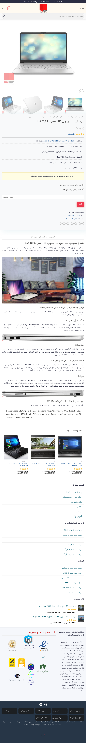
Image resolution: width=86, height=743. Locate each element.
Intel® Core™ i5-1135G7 (59, 141)
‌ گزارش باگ (78, 516)
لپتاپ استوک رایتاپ (76, 117)
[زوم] (81, 91)
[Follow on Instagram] (45, 704)
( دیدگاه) (71, 134)
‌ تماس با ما (8, 711)
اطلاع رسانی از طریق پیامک (71, 189)
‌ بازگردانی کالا (77, 502)
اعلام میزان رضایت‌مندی (72, 497)
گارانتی (79, 506)
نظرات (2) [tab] (34, 237)
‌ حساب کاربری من (59, 711)
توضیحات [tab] (52, 237)
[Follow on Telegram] (40, 704)
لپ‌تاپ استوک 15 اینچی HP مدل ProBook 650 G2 (71, 464)
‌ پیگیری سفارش (75, 711)
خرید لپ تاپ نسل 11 (72, 219)
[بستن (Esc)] (84, 730)
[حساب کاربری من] (3, 8)
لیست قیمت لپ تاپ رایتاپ (57, 117)
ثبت (80, 204)
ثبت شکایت (77, 511)
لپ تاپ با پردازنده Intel (72, 587)
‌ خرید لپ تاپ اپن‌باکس (72, 568)
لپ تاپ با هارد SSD (73, 530)
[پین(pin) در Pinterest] (66, 223)
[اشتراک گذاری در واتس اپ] (82, 223)
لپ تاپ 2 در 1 (76, 592)
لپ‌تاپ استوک (40, 117)
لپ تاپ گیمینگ (75, 544)
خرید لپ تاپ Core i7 (73, 535)
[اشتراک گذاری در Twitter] (74, 223)
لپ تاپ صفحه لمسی (73, 539)
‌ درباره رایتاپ (25, 711)
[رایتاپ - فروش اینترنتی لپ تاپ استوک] (43, 8)
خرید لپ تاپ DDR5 (73, 582)
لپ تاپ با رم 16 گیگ (73, 554)
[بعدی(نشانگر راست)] (77, 739)
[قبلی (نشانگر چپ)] (84, 739)
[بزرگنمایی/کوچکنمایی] (77, 730)
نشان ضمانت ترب (31, 675)
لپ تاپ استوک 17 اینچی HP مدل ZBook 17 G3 (43, 464)
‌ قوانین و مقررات (75, 718)
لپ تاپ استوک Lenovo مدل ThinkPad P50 (18, 464)
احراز (43, 656)
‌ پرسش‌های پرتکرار (74, 492)
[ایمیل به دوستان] (70, 223)
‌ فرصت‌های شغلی (42, 718)
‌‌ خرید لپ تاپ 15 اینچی (72, 577)
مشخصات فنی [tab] (43, 237)
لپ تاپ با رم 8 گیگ (73, 549)
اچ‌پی (30, 117)
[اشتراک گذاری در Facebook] (78, 223)
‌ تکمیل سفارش (42, 711)
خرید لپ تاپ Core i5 (73, 573)
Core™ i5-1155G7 (68, 141)
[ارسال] (4, 16)
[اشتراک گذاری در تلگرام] (62, 223)
